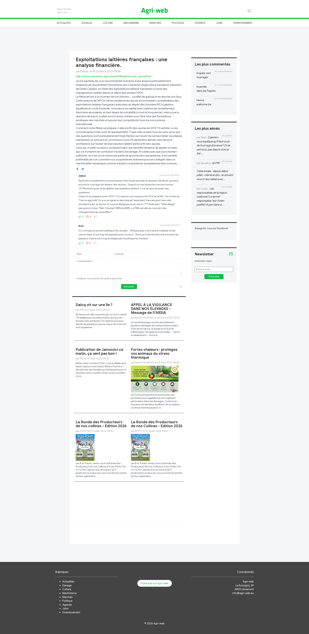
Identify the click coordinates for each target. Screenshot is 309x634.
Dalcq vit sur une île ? (94, 305)
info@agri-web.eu (243, 593)
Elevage (87, 22)
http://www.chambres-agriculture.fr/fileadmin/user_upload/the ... (115, 76)
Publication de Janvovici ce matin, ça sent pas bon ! (99, 351)
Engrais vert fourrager (204, 75)
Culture (108, 22)
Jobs (219, 22)
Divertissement (242, 22)
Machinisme (131, 22)
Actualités (64, 22)
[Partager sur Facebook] (77, 168)
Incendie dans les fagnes (206, 88)
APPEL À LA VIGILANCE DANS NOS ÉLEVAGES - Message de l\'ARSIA (151, 309)
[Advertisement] (154, 38)
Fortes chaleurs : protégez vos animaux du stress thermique (154, 353)
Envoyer (129, 286)
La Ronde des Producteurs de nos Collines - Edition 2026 (156, 424)
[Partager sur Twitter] (82, 168)
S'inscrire (214, 276)
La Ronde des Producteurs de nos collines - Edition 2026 (101, 424)
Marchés (155, 22)
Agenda (200, 22)
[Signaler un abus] (95, 216)
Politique (178, 22)
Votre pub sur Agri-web (154, 583)
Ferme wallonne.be (204, 102)
